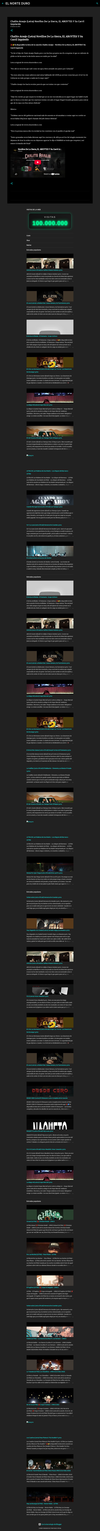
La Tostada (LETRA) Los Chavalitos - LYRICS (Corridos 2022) (46, 1371)
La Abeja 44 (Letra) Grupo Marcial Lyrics (39, 405)
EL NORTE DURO (17, 3)
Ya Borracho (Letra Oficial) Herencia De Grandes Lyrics (44, 897)
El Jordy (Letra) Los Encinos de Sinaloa (39, 558)
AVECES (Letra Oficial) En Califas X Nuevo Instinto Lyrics (44, 270)
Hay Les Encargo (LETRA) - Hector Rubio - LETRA (42, 1503)
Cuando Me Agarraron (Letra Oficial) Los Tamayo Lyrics (44, 507)
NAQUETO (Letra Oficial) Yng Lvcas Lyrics (40, 1131)
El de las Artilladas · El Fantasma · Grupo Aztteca (42, 336)
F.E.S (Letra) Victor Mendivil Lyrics (37, 996)
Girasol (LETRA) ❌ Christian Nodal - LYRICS (41, 1221)
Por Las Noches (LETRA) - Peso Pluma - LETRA (41, 1254)
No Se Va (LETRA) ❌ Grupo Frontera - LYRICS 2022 (43, 1404)
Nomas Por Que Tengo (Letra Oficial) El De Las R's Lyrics (44, 873)
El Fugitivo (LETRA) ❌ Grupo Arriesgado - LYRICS (42, 1287)
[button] (11, 30)
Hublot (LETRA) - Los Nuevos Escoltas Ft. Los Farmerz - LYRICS (46, 1338)
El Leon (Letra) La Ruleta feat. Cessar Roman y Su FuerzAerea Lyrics (48, 303)
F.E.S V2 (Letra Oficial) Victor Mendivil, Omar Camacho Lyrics (46, 1149)
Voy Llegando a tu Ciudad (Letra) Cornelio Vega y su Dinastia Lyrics (48, 930)
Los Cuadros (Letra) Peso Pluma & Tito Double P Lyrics (44, 1437)
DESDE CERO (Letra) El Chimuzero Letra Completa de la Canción (47, 1098)
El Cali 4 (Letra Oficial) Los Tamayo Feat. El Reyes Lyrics (44, 438)
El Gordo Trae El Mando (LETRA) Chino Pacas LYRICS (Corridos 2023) (49, 1470)
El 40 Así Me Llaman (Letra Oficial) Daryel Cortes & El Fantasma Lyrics (49, 750)
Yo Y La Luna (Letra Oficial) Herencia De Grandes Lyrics (44, 525)
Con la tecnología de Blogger (51, 1524)
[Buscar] (33, 3)
